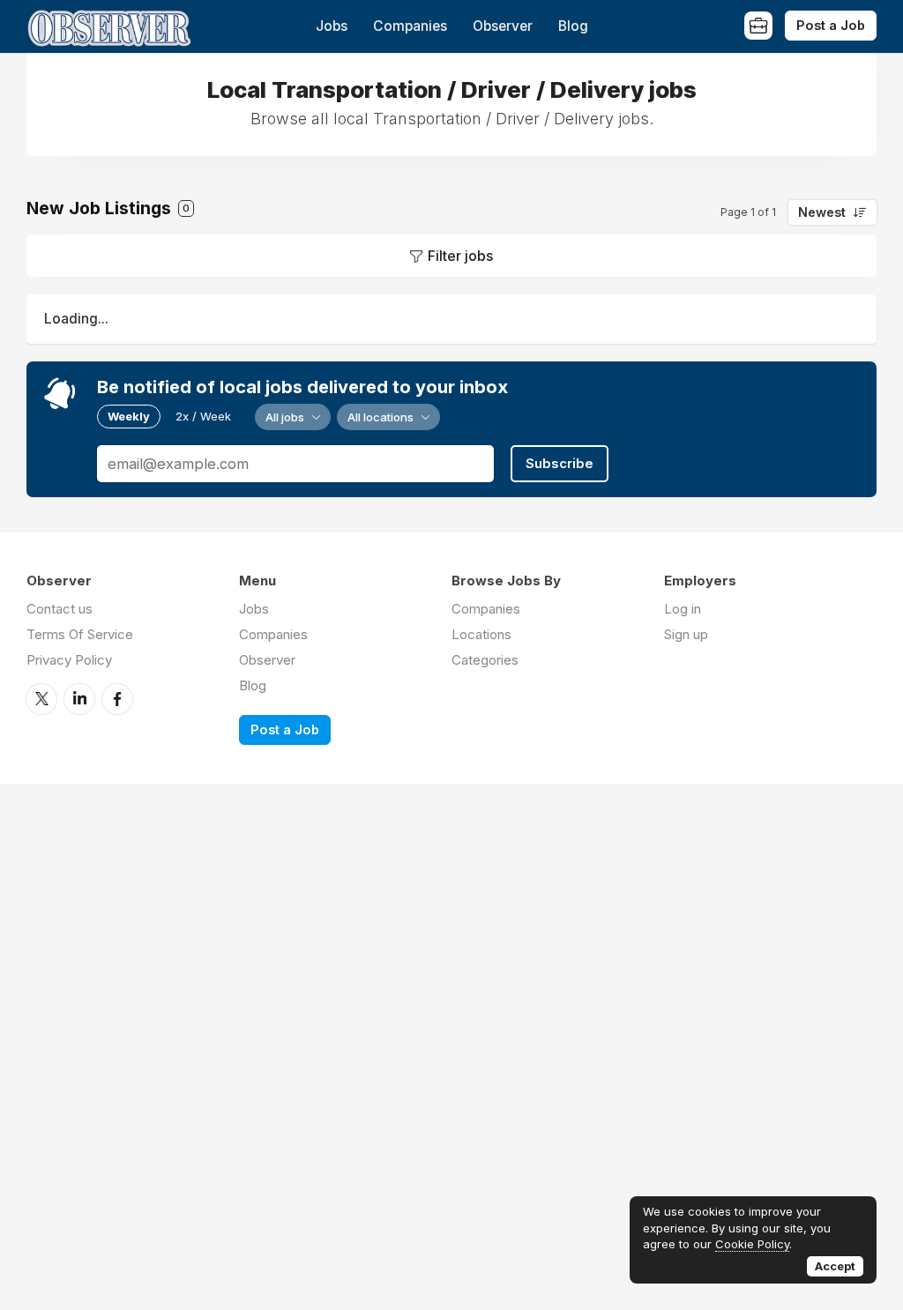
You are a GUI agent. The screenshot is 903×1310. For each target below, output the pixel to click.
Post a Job (830, 25)
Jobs (331, 26)
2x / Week (203, 416)
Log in (682, 608)
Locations (481, 634)
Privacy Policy (69, 659)
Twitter (41, 699)
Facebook (117, 699)
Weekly (129, 416)
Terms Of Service (79, 634)
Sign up (686, 634)
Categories (485, 659)
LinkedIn (79, 699)
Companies (410, 26)
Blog (573, 26)
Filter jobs (460, 255)
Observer (503, 26)
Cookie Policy (752, 1244)
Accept (835, 1266)
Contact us (59, 608)
